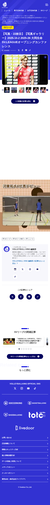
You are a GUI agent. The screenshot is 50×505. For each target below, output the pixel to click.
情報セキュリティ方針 (10, 449)
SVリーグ (44, 10)
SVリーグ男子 (19, 239)
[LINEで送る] (26, 50)
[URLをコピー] (30, 50)
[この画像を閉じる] (45, 57)
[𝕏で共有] (19, 50)
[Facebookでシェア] (22, 50)
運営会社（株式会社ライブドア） (14, 479)
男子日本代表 (19, 10)
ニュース (7, 10)
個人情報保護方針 (8, 455)
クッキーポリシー (8, 473)
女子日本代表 (32, 10)
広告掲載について (8, 443)
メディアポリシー (8, 467)
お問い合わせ (7, 437)
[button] (47, 90)
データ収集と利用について (11, 461)
